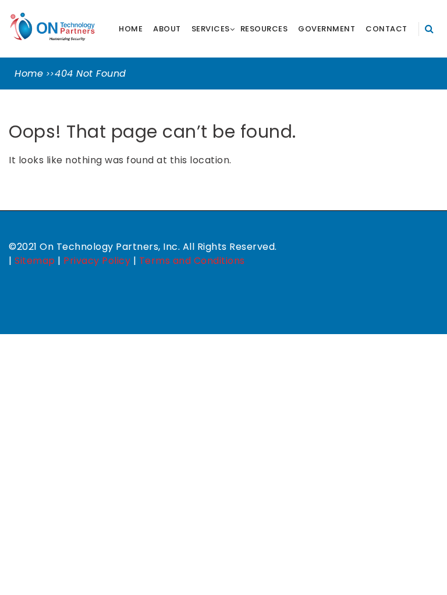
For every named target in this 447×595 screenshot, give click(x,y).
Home (131, 28)
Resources (264, 28)
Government (326, 28)
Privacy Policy (96, 260)
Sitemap (35, 260)
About (167, 28)
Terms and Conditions (192, 260)
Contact (386, 28)
